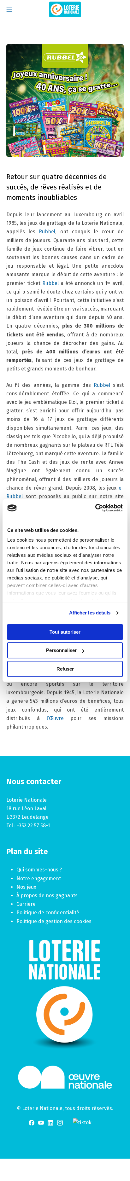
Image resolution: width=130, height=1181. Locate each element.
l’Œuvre (55, 718)
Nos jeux (26, 887)
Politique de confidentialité (47, 913)
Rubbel (47, 232)
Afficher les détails (90, 612)
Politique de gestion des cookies (54, 921)
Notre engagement (38, 878)
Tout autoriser (65, 632)
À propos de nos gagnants (47, 896)
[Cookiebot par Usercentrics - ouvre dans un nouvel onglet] (95, 508)
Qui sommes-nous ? (39, 870)
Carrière (26, 904)
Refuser (65, 669)
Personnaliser (61, 650)
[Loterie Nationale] (65, 10)
